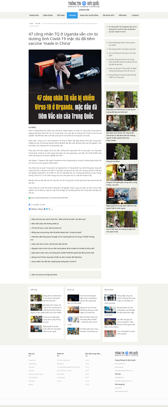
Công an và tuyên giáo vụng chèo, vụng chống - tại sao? (52, 319)
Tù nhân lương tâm (63, 360)
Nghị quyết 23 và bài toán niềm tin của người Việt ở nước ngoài (52, 328)
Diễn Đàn (122, 15)
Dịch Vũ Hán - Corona (64, 371)
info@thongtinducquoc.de (123, 381)
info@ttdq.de (119, 377)
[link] (32, 127)
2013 (87, 364)
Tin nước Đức (108, 15)
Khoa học (70, 290)
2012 (87, 360)
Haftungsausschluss (121, 391)
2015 (87, 371)
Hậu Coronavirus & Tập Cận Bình (44, 275)
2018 (87, 381)
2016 (87, 374)
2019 (87, 384)
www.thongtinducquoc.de (123, 370)
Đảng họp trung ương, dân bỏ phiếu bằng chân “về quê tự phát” (57, 232)
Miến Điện (60, 374)
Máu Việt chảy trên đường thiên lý (45, 224)
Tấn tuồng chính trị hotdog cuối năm (122, 49)
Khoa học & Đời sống (89, 15)
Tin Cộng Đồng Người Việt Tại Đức (68, 367)
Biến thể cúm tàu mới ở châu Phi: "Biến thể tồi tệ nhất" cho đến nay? (59, 219)
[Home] (84, 4)
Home (31, 23)
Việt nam (61, 15)
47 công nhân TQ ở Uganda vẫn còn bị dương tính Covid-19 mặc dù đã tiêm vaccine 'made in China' (123, 29)
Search (136, 15)
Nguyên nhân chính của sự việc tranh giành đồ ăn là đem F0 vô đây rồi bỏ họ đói (63, 248)
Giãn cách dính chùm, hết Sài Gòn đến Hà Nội (49, 244)
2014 (87, 367)
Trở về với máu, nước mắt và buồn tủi (46, 228)
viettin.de (84, 10)
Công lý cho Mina (113, 161)
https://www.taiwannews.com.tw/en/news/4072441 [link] (49, 198)
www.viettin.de (120, 364)
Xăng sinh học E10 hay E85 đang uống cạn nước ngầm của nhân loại (89, 310)
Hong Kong (61, 377)
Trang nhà (34, 15)
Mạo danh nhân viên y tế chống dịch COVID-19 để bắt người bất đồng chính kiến (63, 253)
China (59, 381)
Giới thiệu (118, 388)
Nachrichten (108, 290)
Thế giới (72, 15)
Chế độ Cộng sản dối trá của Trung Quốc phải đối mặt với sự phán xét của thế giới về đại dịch (123, 62)
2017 (87, 377)
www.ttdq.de (119, 367)
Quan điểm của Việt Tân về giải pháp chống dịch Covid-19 (54, 261)
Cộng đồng (48, 15)
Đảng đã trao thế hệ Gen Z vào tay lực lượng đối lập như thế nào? (52, 298)
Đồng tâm (60, 364)
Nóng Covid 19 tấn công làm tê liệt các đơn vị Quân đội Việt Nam (57, 257)
